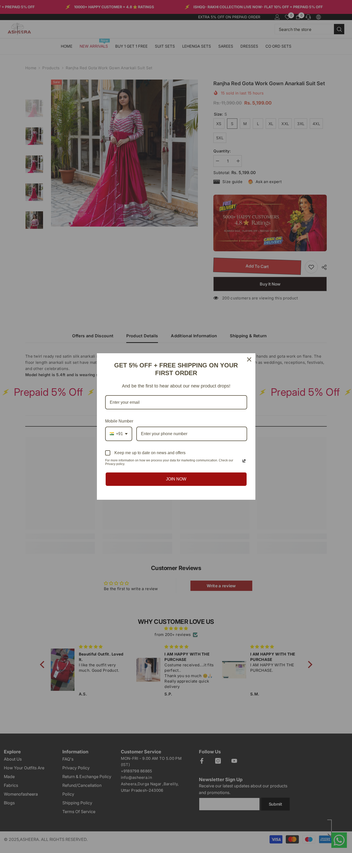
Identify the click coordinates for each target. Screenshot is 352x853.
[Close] (249, 359)
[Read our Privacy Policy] (244, 461)
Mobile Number (119, 421)
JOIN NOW (176, 479)
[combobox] (118, 434)
